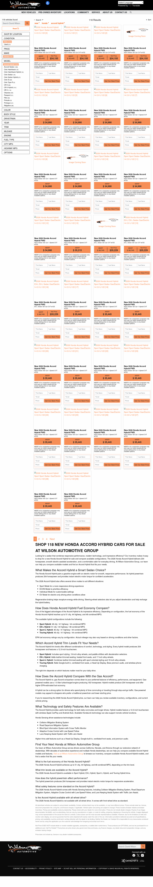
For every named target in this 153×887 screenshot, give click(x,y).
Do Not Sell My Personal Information (80, 868)
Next (52, 539)
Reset (15, 28)
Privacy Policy (45, 868)
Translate (136, 5)
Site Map (58, 868)
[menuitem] (16, 41)
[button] (48, 3)
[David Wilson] (25, 4)
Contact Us (18, 868)
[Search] (27, 23)
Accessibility (31, 868)
